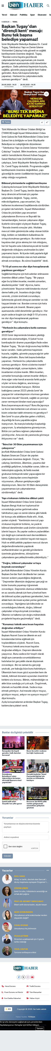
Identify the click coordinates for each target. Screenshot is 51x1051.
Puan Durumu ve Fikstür (13, 992)
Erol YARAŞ (19, 876)
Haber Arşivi (34, 998)
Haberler (5, 22)
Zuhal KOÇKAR (21, 925)
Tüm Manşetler (35, 992)
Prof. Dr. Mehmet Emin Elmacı (28, 901)
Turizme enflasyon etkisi (25, 952)
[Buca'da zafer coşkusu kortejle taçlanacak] (38, 743)
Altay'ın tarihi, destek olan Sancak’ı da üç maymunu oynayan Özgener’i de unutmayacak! (30, 881)
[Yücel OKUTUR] (7, 951)
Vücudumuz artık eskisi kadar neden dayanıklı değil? (30, 916)
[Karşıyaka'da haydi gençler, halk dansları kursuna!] (13, 743)
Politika (23, 15)
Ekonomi (42, 15)
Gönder (7, 856)
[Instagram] (28, 977)
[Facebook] (19, 977)
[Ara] (48, 6)
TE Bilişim (31, 1017)
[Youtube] (32, 977)
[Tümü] (48, 870)
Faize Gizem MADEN (23, 912)
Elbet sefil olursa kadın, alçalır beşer (30, 905)
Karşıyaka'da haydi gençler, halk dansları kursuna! (11, 753)
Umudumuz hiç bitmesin (25, 929)
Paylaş (7, 122)
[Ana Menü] (3, 6)
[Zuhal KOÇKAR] (7, 927)
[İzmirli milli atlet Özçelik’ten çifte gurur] (13, 793)
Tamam (39, 1028)
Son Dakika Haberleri (12, 998)
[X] (23, 977)
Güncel (13, 15)
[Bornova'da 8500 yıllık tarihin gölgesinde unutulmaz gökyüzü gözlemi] (38, 793)
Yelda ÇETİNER (21, 936)
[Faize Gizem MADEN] (7, 915)
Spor (32, 15)
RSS (9, 1009)
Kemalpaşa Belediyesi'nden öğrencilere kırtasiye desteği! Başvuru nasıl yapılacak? (11, 778)
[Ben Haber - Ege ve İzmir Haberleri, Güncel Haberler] (25, 6)
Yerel (4, 15)
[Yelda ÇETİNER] (7, 939)
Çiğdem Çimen (21, 888)
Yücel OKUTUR (21, 949)
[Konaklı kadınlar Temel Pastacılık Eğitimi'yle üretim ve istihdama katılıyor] (38, 766)
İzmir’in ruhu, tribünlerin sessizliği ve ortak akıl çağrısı (30, 892)
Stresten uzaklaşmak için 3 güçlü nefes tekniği (29, 940)
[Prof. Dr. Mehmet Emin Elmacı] (7, 903)
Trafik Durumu (34, 986)
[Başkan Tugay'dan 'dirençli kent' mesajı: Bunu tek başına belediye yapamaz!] (25, 104)
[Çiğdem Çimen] (7, 891)
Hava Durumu (10, 986)
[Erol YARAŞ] (7, 879)
